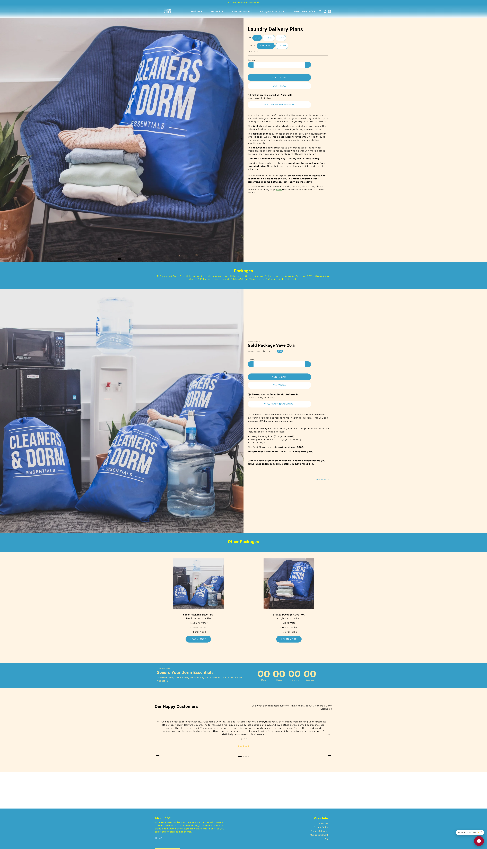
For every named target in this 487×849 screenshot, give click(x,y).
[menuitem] (304, 11)
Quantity (251, 60)
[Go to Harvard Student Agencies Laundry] (329, 11)
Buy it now (279, 86)
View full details (323, 479)
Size (249, 38)
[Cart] (325, 11)
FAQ (326, 838)
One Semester (266, 46)
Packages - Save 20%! (271, 11)
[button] (240, 140)
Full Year (282, 46)
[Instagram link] (157, 837)
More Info (216, 11)
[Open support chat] (479, 841)
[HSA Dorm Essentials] (168, 11)
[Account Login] (320, 11)
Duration (251, 45)
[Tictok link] (161, 837)
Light (257, 38)
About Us (323, 823)
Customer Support (241, 11)
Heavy (281, 38)
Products (195, 11)
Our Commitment (319, 835)
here (279, 189)
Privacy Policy (321, 827)
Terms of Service (319, 831)
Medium (269, 38)
